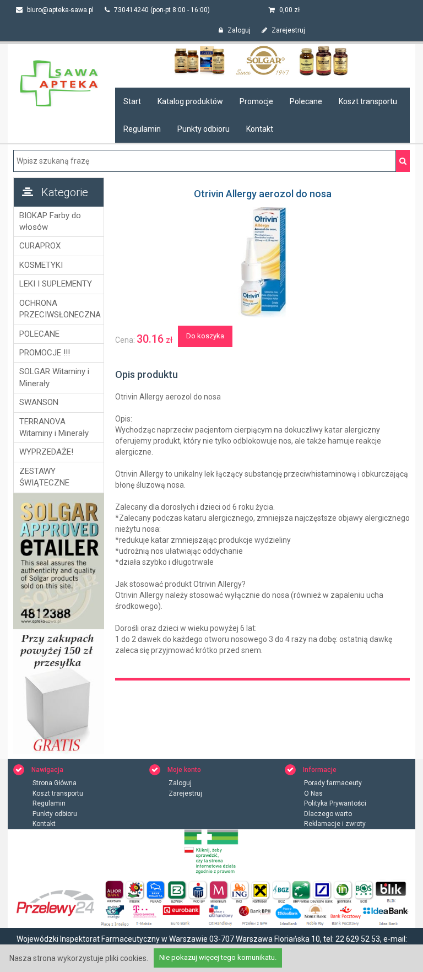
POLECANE (39, 334)
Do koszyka (205, 336)
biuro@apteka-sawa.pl (59, 10)
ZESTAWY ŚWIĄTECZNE (44, 477)
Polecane (306, 101)
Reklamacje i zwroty (335, 824)
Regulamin (142, 129)
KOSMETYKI (41, 265)
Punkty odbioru (203, 129)
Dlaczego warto (328, 814)
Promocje (256, 101)
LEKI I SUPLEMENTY (55, 284)
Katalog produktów (190, 101)
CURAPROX (40, 246)
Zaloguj (238, 30)
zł (289, 10)
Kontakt (259, 129)
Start (132, 101)
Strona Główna (54, 783)
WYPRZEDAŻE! (46, 452)
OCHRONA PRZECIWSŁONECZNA (58, 309)
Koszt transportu (368, 101)
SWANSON (38, 402)
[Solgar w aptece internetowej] (262, 60)
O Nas (313, 793)
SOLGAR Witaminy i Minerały (54, 377)
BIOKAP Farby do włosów (50, 221)
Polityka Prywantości (335, 803)
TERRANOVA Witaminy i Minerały (54, 427)
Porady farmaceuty (333, 783)
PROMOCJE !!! (44, 353)
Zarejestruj (287, 30)
